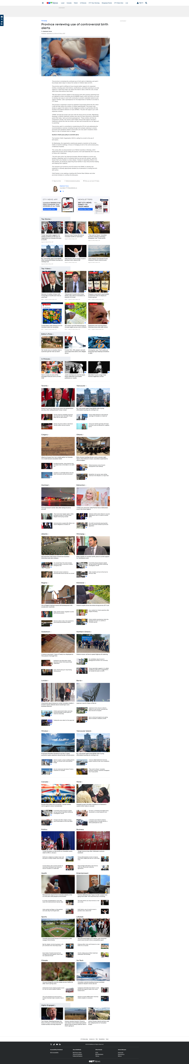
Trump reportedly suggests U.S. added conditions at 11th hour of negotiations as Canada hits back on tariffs (51, 237)
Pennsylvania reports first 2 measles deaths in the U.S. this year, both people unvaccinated (57, 895)
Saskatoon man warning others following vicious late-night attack (98, 326)
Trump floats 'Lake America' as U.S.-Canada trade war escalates (52, 326)
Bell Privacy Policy (77, 1052)
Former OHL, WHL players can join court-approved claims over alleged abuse (75, 351)
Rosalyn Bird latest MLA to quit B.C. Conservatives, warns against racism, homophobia (56, 805)
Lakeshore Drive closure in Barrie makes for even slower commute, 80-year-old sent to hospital (98, 709)
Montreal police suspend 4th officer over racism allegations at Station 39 (64, 524)
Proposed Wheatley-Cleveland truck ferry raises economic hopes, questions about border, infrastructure (57, 754)
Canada (69, 3)
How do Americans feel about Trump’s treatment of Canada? (63, 770)
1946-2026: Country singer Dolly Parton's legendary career (97, 375)
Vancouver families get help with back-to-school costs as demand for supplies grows (99, 425)
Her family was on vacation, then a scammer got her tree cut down (51, 350)
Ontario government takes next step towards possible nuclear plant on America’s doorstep (63, 712)
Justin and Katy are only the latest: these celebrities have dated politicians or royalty (75, 376)
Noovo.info (120, 1052)
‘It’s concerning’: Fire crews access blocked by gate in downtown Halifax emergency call (63, 564)
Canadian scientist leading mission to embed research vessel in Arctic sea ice (91, 982)
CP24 (96, 1052)
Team (107, 1039)
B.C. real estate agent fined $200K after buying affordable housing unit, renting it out (52, 260)
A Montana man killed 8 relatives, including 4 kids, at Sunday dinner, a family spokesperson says (98, 821)
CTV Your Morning (94, 3)
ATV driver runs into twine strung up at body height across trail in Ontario (75, 326)
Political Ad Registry (77, 1056)
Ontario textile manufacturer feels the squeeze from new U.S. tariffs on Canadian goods (98, 621)
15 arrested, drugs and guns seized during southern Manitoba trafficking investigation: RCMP (98, 564)
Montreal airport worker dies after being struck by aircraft (56, 508)
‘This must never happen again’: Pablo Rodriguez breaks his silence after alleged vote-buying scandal (64, 515)
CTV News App (84, 1039)
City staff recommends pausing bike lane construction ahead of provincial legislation (98, 524)
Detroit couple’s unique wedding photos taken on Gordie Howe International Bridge (64, 761)
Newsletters (102, 1039)
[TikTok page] (54, 1044)
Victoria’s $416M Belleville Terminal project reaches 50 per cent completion (99, 760)
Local (62, 3)
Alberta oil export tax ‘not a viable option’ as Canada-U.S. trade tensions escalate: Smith (57, 458)
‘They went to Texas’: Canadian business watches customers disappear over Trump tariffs (97, 236)
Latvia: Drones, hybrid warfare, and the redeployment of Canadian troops (98, 1023)
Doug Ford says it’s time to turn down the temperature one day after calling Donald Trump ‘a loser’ (57, 409)
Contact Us (91, 1039)
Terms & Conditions (77, 1054)
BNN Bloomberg (99, 1054)
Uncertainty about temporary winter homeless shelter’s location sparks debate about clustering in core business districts (57, 705)
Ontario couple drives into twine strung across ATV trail (92, 605)
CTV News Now (118, 3)
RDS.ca (120, 1056)
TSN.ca (97, 1056)
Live (127, 3)
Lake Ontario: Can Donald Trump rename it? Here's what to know (98, 259)
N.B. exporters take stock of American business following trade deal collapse (55, 557)
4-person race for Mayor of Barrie (86, 703)
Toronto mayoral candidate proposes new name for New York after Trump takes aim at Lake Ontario (63, 416)
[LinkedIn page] (60, 1044)
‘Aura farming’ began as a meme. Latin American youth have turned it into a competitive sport (92, 939)
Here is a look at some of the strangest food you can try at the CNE (51, 376)
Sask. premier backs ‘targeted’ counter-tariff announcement (64, 612)
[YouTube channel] (57, 1044)
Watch (76, 3)
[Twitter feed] (51, 1044)
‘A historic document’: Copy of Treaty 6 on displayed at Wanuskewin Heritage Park (57, 655)
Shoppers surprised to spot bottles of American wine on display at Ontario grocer (98, 295)
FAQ (97, 1039)
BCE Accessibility (54, 1052)
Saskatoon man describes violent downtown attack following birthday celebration (63, 662)
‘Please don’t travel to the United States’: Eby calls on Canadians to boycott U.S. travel (75, 295)
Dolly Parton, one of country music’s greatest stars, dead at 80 (75, 259)
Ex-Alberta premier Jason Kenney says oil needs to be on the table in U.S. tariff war (64, 465)
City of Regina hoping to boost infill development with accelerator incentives (56, 606)
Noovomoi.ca (121, 1054)
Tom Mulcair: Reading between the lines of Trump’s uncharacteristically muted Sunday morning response (52, 1023)
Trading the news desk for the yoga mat (64, 720)
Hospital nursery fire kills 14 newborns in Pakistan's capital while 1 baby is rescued (91, 805)
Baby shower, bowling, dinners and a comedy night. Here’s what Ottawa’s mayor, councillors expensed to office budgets (92, 459)
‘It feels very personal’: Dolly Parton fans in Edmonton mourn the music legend (92, 508)
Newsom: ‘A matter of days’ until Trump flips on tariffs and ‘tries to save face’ (51, 295)
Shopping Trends (107, 3)
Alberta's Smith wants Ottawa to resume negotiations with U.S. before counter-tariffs (99, 515)
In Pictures (83, 3)
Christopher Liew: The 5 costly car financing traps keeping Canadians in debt (98, 351)
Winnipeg (44, 20)
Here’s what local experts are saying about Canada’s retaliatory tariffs (98, 718)
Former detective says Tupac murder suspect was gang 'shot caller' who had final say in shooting (92, 895)
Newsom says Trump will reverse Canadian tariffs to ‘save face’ (74, 235)
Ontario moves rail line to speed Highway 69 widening (92, 654)
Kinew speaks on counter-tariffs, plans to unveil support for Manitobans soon (92, 557)
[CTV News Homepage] (52, 3)
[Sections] (42, 2)
